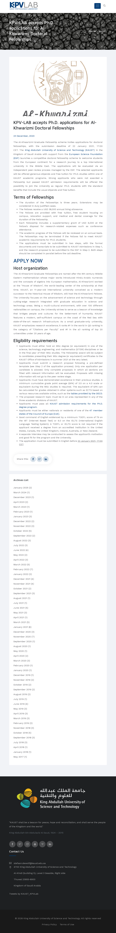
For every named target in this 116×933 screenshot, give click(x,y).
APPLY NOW (28, 261)
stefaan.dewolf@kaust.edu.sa (30, 863)
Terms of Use (67, 924)
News (102, 31)
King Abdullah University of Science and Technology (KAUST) (60, 150)
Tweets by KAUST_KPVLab (23, 893)
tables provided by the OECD (86, 393)
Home (92, 31)
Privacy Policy (49, 924)
